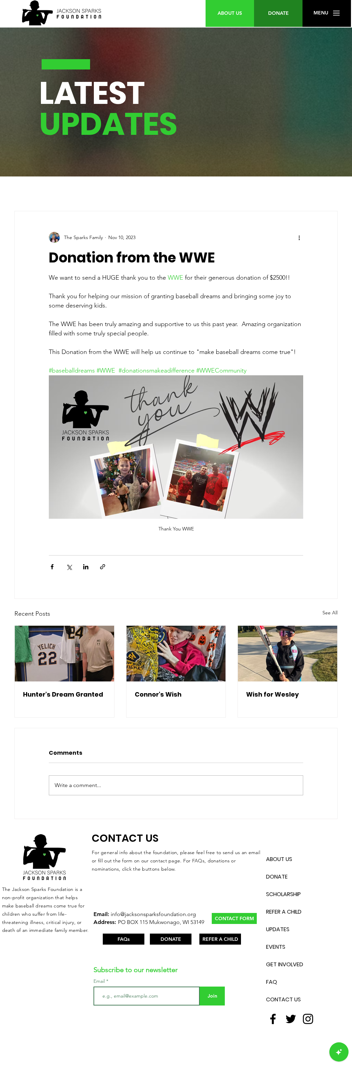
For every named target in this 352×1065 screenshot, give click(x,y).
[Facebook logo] (273, 1019)
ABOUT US (279, 859)
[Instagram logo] (308, 1019)
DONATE (277, 877)
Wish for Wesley (272, 694)
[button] (321, 13)
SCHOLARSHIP (283, 894)
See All (330, 613)
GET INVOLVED (284, 964)
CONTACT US (283, 999)
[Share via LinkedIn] (85, 566)
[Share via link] (102, 566)
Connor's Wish (158, 694)
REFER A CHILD (283, 912)
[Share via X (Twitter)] (69, 566)
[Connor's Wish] (176, 653)
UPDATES (277, 929)
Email (100, 981)
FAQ (271, 982)
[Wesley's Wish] (287, 653)
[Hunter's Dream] (64, 653)
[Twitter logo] (291, 1019)
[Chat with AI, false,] (339, 1052)
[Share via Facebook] (52, 566)
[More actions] (299, 237)
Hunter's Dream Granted (63, 694)
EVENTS (275, 947)
